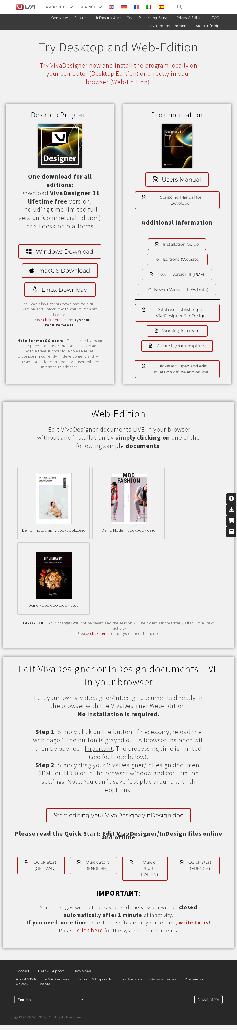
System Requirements (169, 26)
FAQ (215, 18)
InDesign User (108, 18)
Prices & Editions (190, 18)
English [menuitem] (24, 1000)
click (95, 633)
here (104, 633)
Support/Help (207, 26)
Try (129, 18)
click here (51, 319)
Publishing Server (154, 18)
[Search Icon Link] (179, 7)
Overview (59, 18)
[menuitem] (111, 7)
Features (82, 18)
